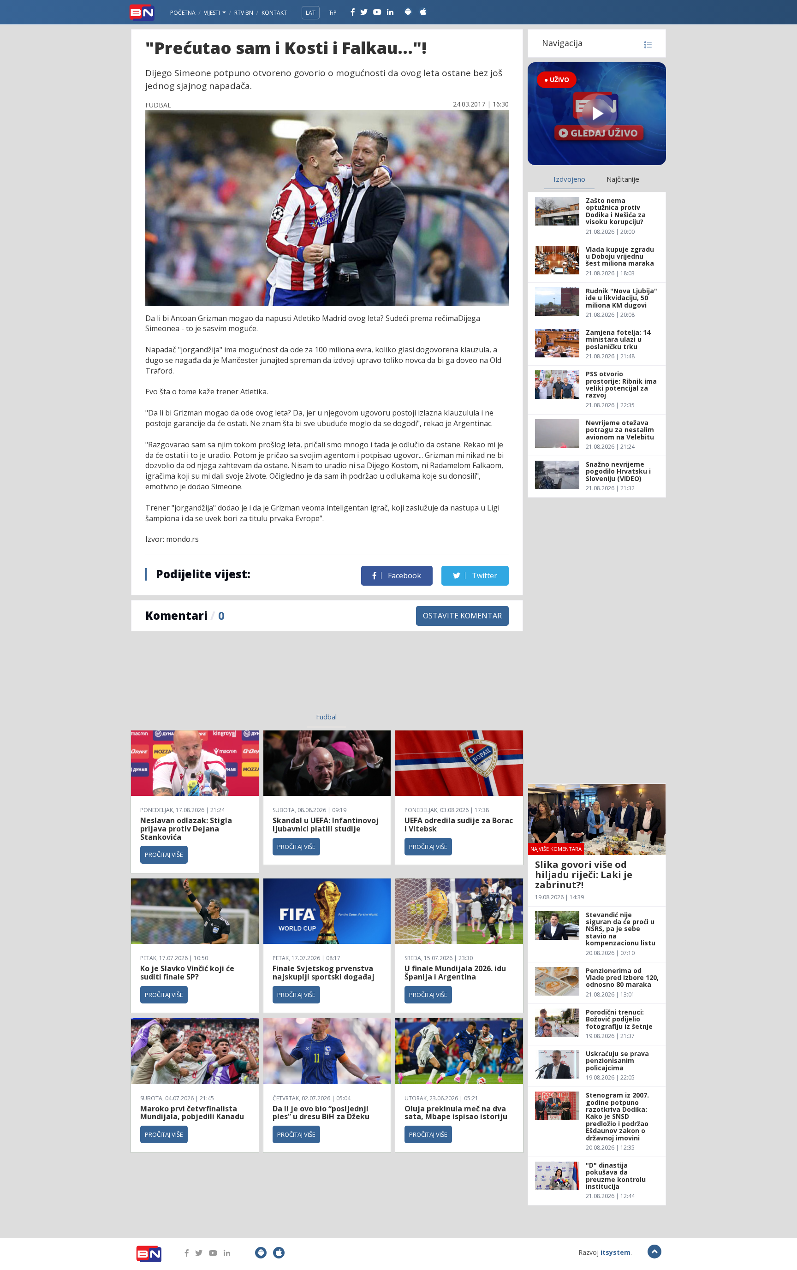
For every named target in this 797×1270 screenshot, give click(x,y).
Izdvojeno (569, 179)
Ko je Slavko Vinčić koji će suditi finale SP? (187, 972)
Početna (183, 13)
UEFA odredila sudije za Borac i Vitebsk (458, 824)
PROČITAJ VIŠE (164, 854)
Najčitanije (623, 179)
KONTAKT (274, 13)
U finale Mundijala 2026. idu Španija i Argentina (455, 972)
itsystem (615, 1252)
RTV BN (243, 13)
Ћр (333, 13)
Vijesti (212, 13)
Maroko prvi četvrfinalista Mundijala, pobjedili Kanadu (192, 1113)
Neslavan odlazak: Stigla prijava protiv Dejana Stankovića (186, 828)
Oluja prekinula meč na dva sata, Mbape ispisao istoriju (455, 1113)
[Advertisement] (251, 677)
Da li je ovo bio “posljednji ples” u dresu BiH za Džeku (321, 1113)
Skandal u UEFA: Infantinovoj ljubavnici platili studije (326, 824)
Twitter (483, 575)
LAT (310, 13)
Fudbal (326, 716)
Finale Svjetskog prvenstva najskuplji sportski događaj (324, 972)
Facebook (403, 575)
